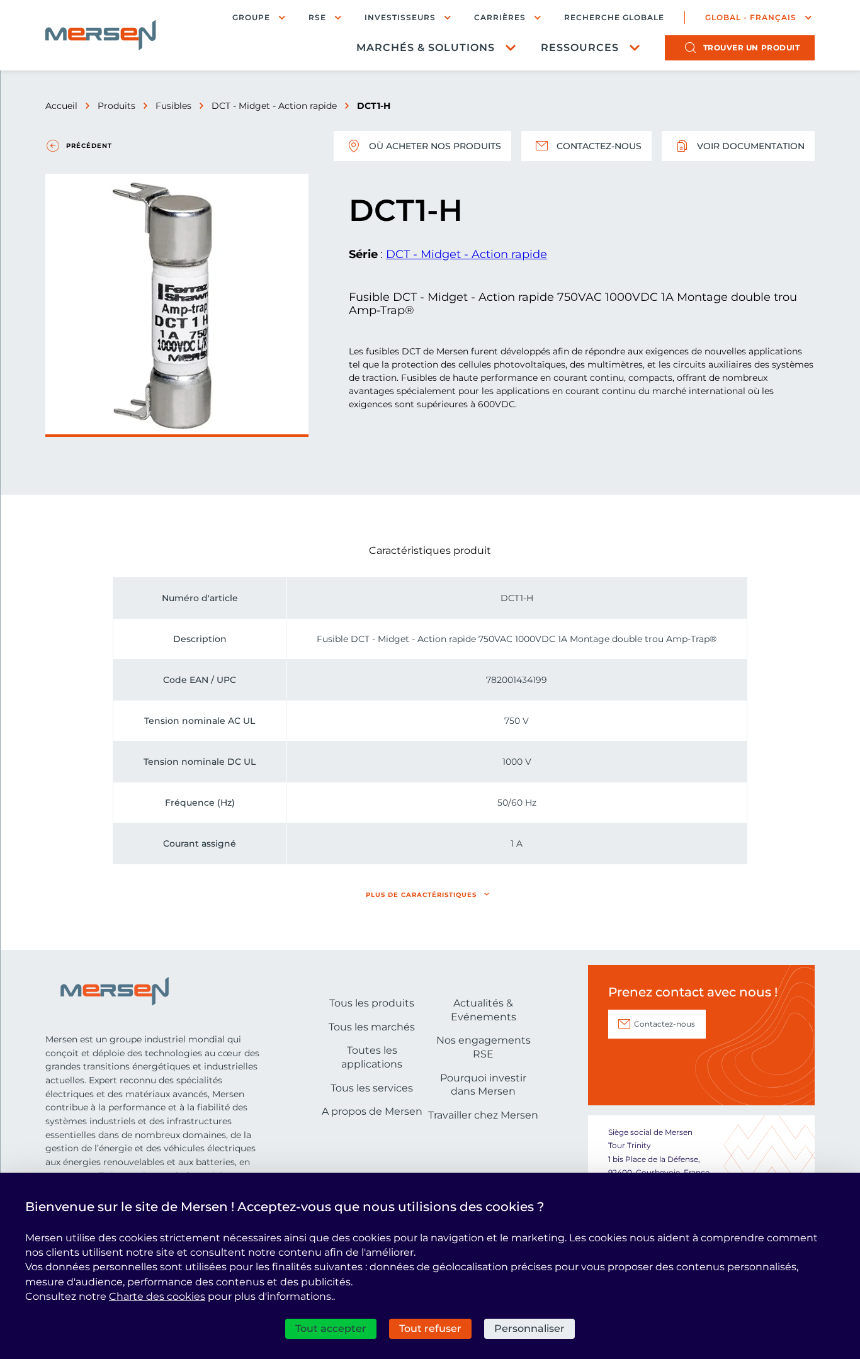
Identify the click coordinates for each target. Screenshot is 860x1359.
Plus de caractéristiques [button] (421, 895)
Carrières (500, 17)
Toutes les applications (371, 1057)
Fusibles (173, 106)
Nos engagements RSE (483, 1047)
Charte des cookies (157, 1296)
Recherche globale (614, 17)
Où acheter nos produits (435, 146)
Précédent (89, 146)
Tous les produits (371, 1003)
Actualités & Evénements (483, 1010)
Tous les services (372, 1088)
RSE (317, 17)
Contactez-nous (599, 146)
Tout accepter (330, 1328)
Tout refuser (430, 1328)
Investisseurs (400, 17)
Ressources (580, 48)
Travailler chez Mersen (483, 1115)
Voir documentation (751, 146)
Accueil (61, 106)
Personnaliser (529, 1328)
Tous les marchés (372, 1027)
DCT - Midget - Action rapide (274, 106)
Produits (116, 106)
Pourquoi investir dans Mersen (483, 1085)
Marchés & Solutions (425, 48)
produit (751, 47)
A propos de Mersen (372, 1111)
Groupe (251, 17)
